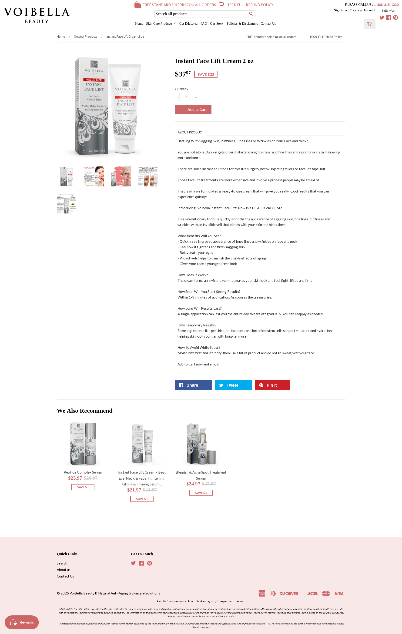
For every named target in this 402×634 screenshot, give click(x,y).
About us (63, 570)
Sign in (338, 10)
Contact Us (268, 23)
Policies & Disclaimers (242, 23)
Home (139, 23)
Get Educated (188, 23)
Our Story (217, 23)
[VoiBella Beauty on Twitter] (382, 18)
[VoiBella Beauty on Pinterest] (395, 18)
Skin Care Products (159, 23)
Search (62, 563)
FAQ (204, 23)
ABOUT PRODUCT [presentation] (191, 132)
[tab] (191, 132)
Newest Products (85, 36)
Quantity (181, 89)
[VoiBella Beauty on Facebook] (388, 18)
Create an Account (362, 10)
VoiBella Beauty (82, 593)
